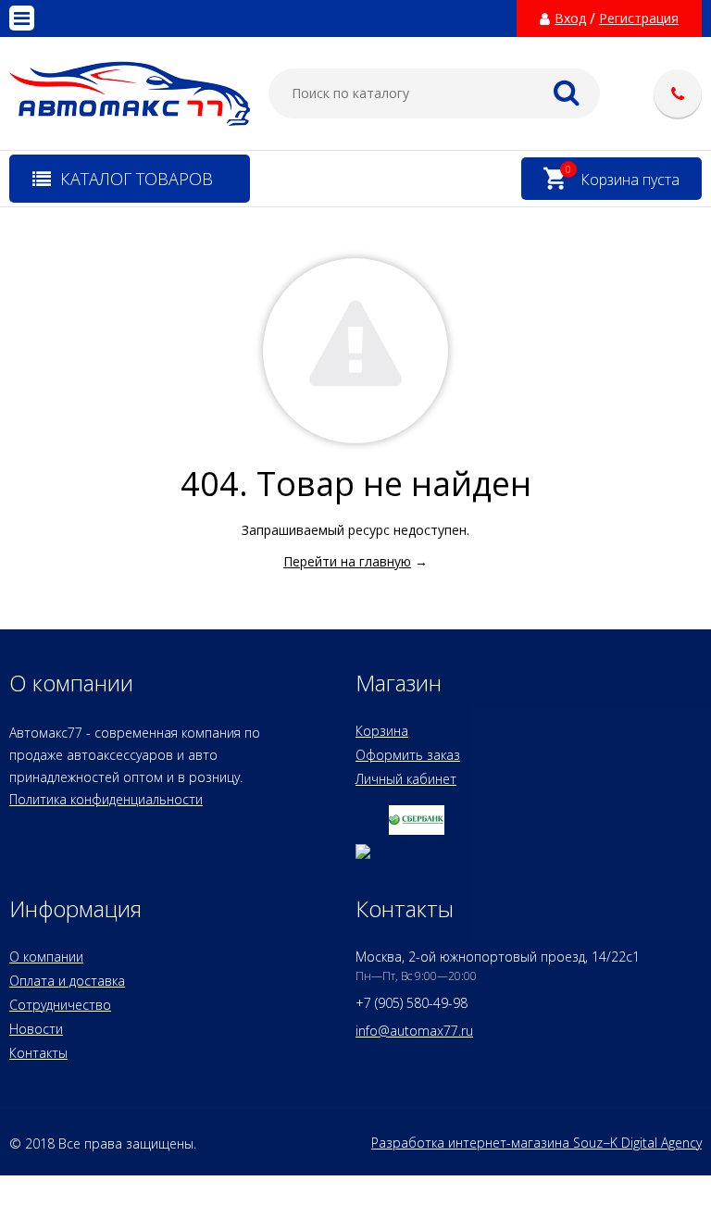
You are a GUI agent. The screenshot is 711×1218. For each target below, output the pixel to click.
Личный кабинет (406, 779)
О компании (46, 956)
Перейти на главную (347, 561)
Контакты (38, 1053)
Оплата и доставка (67, 980)
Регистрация (639, 18)
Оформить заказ (408, 755)
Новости (36, 1029)
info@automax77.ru (414, 1030)
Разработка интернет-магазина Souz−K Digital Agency (536, 1143)
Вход (570, 18)
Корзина (382, 731)
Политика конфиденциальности (106, 799)
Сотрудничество (60, 1004)
